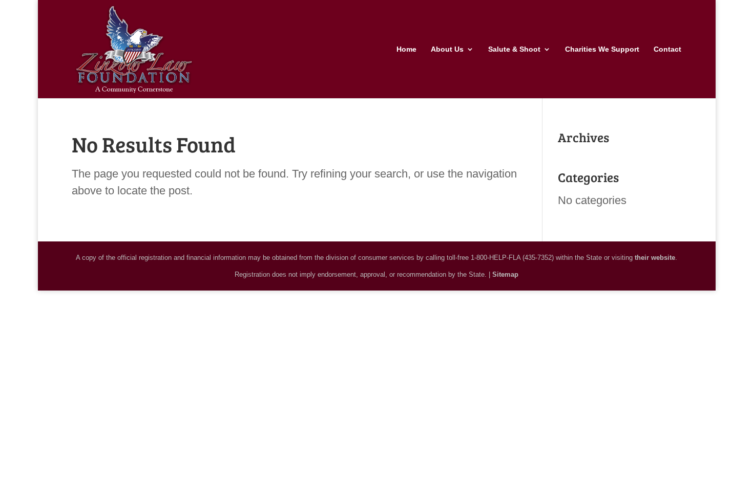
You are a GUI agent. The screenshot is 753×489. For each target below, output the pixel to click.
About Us (447, 49)
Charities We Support (602, 49)
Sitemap (505, 274)
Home (406, 49)
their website (655, 257)
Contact (667, 49)
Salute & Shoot (514, 49)
